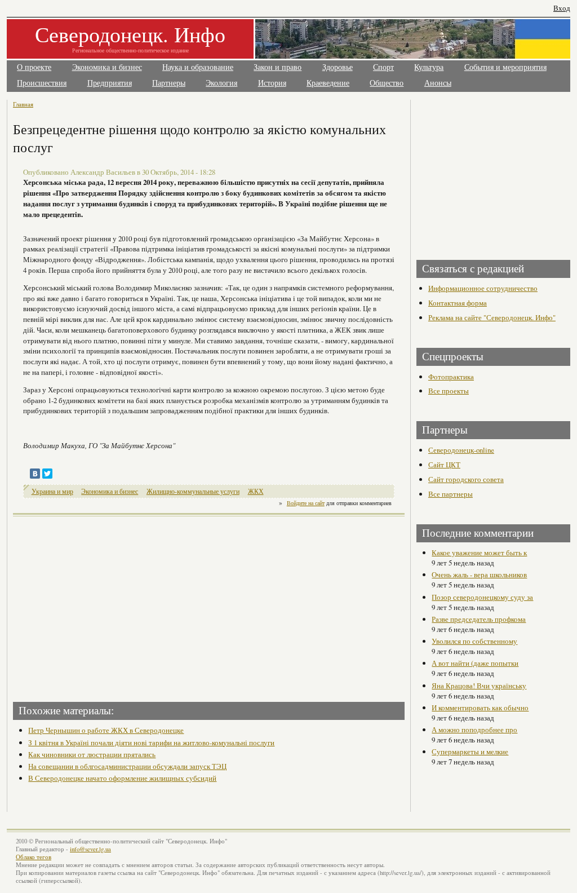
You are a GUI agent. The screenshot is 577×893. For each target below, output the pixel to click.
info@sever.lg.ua (90, 849)
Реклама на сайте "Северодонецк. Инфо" (492, 317)
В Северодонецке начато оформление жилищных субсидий (122, 778)
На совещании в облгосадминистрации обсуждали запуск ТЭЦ (127, 766)
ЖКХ (256, 491)
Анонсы (437, 83)
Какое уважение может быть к (479, 552)
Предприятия (109, 83)
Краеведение (328, 83)
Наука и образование (197, 67)
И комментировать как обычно (480, 707)
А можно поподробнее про (474, 729)
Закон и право (277, 67)
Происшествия (41, 83)
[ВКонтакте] (35, 473)
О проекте (34, 67)
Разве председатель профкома (479, 619)
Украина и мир (52, 491)
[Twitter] (47, 473)
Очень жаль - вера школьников (479, 574)
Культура (428, 67)
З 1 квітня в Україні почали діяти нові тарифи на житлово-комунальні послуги (151, 742)
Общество (386, 83)
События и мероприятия (505, 67)
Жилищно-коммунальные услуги (193, 491)
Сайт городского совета (466, 479)
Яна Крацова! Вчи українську (479, 685)
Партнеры (168, 83)
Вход (561, 8)
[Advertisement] (112, 605)
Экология (221, 83)
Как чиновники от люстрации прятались (92, 754)
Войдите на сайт (306, 503)
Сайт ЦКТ (444, 464)
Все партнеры (450, 494)
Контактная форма (457, 303)
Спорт (383, 67)
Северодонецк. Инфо (130, 34)
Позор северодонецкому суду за (482, 597)
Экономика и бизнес (107, 67)
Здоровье (337, 67)
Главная (23, 104)
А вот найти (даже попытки (475, 663)
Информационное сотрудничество (483, 288)
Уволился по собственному (474, 641)
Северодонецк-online (461, 450)
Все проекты (448, 391)
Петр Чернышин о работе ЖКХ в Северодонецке (106, 730)
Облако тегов (33, 857)
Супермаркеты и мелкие (470, 751)
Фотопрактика (451, 377)
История (272, 83)
